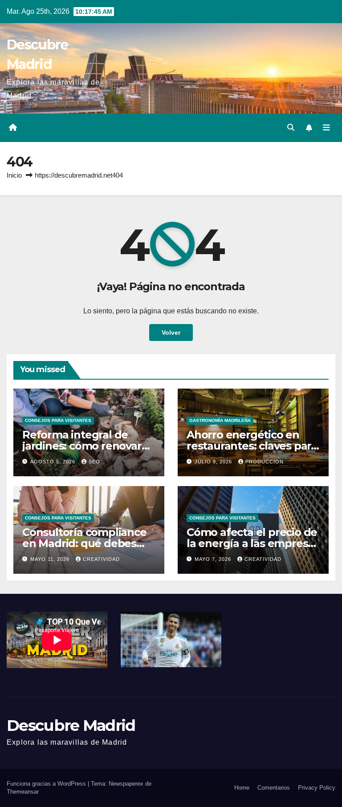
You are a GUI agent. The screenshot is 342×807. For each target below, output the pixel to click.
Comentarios (273, 787)
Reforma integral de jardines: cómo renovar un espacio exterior (82, 445)
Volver (171, 332)
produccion (264, 461)
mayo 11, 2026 (50, 559)
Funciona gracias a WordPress (47, 783)
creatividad (101, 559)
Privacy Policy (316, 787)
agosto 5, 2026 (53, 461)
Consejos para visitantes (58, 420)
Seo (94, 461)
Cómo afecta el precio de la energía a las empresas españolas (253, 543)
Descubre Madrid (71, 725)
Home (241, 787)
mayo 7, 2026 (214, 559)
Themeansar (23, 791)
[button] (290, 127)
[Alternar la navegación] (326, 127)
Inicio (14, 175)
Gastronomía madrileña (220, 420)
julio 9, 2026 (214, 461)
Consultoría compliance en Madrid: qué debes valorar (84, 543)
